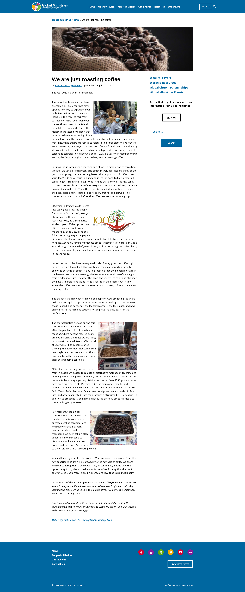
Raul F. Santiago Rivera (68, 85)
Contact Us (58, 563)
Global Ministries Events (166, 92)
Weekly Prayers (160, 78)
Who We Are (174, 6)
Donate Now (180, 564)
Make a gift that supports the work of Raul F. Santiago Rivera (82, 519)
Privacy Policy (79, 585)
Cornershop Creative (183, 585)
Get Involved (144, 6)
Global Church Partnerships (169, 87)
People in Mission (126, 6)
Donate (206, 6)
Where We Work (106, 6)
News (92, 6)
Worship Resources (163, 82)
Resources (159, 6)
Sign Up (171, 117)
